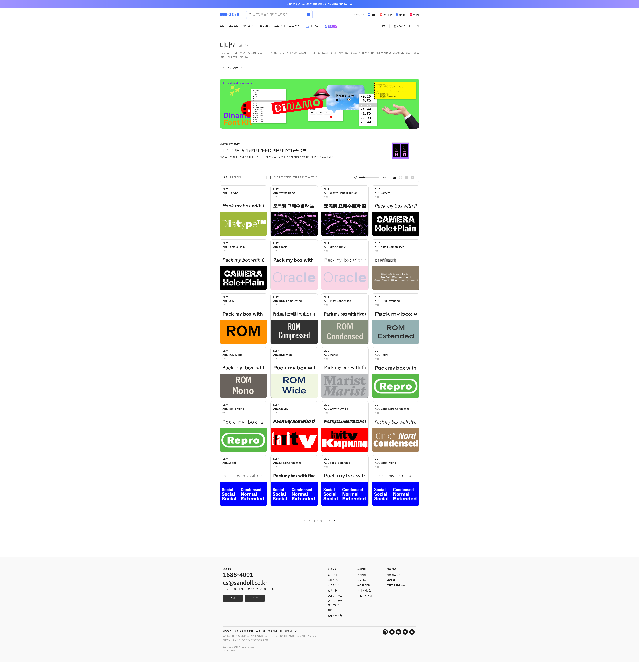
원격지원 (272, 631)
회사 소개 (332, 575)
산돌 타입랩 (334, 585)
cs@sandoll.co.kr (245, 583)
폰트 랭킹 (279, 26)
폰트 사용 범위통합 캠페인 (335, 603)
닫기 (415, 4)
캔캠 (330, 610)
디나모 (225, 189)
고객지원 (361, 569)
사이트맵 (260, 631)
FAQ (233, 598)
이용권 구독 (249, 26)
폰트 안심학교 (335, 596)
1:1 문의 (255, 598)
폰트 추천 (265, 26)
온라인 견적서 (364, 585)
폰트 (222, 26)
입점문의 (391, 580)
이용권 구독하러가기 (232, 68)
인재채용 (332, 590)
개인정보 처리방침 (244, 631)
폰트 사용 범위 (364, 596)
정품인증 (361, 580)
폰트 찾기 (294, 26)
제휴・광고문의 (394, 575)
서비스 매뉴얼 (364, 590)
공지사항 (361, 575)
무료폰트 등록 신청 (396, 585)
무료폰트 (234, 26)
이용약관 (227, 631)
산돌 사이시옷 (335, 615)
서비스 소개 (334, 580)
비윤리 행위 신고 (288, 631)
